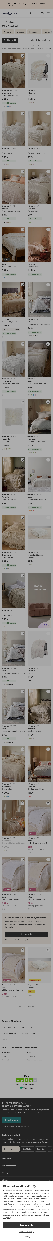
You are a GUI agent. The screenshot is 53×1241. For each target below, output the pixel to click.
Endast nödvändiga (26, 1232)
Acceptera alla (26, 1225)
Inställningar (26, 1236)
